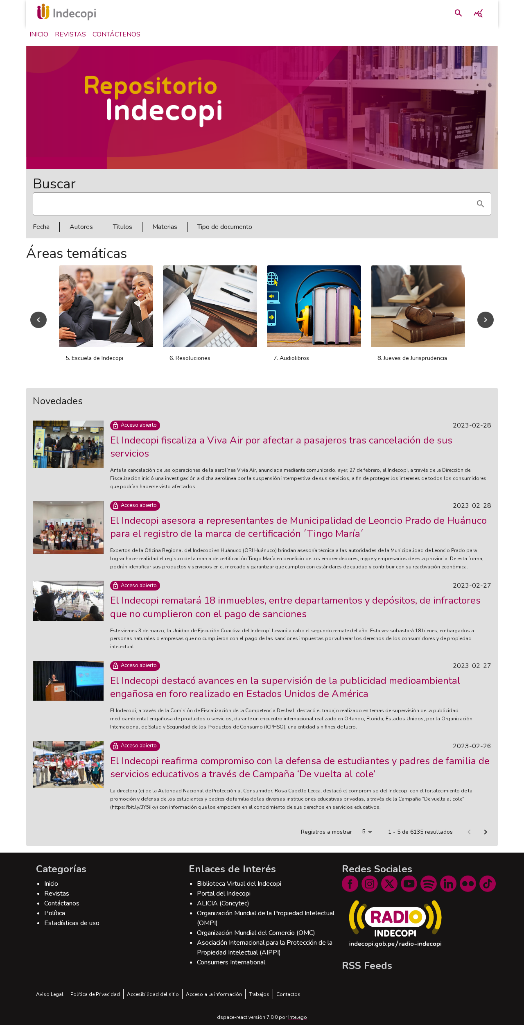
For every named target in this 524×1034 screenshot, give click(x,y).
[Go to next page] (485, 832)
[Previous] (38, 320)
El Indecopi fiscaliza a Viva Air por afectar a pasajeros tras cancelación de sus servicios (281, 447)
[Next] (485, 320)
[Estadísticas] (478, 13)
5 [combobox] (363, 831)
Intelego (297, 1017)
